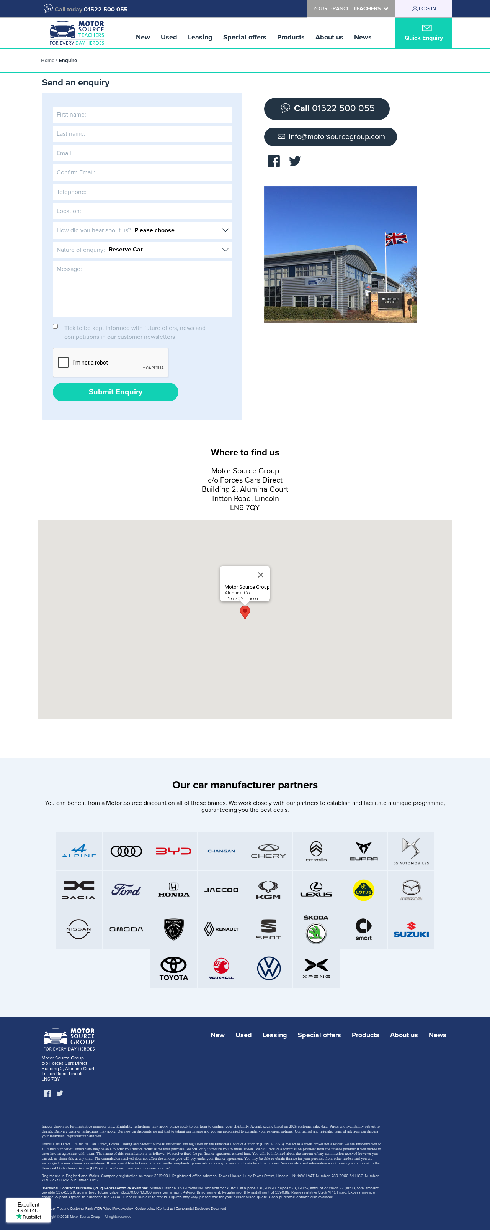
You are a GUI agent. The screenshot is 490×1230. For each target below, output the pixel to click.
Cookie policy (145, 1209)
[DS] (411, 851)
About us (329, 37)
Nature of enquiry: (81, 250)
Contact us (165, 1209)
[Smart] (363, 929)
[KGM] (268, 890)
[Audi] (126, 851)
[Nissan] (79, 929)
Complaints (184, 1209)
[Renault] (221, 929)
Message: (69, 269)
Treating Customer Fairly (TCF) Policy (84, 1209)
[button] (245, 613)
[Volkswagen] (268, 968)
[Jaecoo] (221, 890)
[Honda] (173, 890)
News (363, 37)
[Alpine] (79, 851)
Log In (427, 8)
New (143, 37)
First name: (71, 114)
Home (47, 60)
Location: (69, 211)
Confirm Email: (76, 172)
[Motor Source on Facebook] (273, 161)
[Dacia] (79, 890)
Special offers (244, 37)
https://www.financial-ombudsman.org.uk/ (137, 1168)
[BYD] (173, 851)
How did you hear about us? (94, 230)
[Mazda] (411, 890)
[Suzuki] (411, 929)
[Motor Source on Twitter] (294, 161)
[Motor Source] (77, 33)
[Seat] (268, 929)
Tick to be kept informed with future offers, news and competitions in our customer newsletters (135, 332)
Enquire (68, 60)
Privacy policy (123, 1209)
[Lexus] (316, 890)
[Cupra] (363, 851)
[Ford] (126, 890)
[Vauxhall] (221, 968)
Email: (65, 153)
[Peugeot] (173, 929)
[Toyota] (173, 968)
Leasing (200, 37)
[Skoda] (316, 929)
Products (291, 37)
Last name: (71, 134)
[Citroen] (316, 851)
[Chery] (268, 851)
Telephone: (72, 192)
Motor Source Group (85, 1217)
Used (169, 37)
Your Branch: (347, 8)
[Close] (261, 575)
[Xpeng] (316, 968)
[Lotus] (363, 890)
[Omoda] (126, 929)
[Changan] (221, 851)
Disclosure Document (210, 1209)
